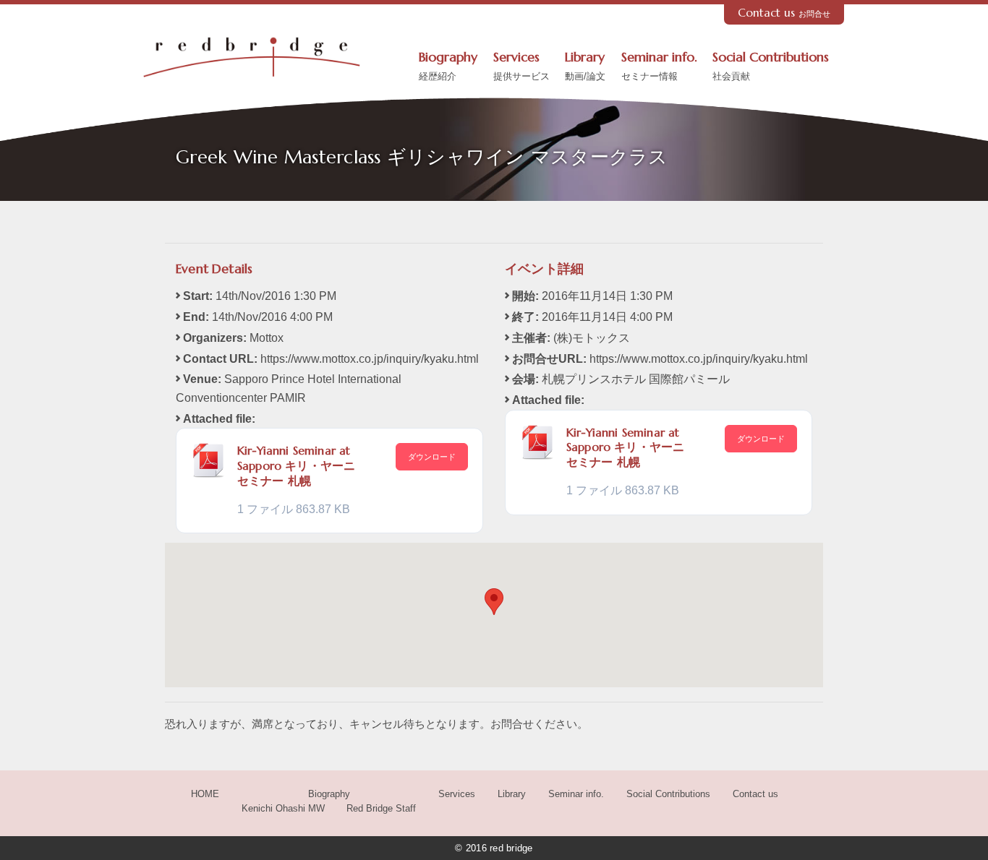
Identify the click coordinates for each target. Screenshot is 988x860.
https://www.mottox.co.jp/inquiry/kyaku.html (369, 359)
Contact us (784, 13)
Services (521, 66)
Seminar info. (659, 66)
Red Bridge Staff (381, 808)
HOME (205, 793)
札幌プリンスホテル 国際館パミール (636, 379)
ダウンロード (432, 456)
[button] (494, 601)
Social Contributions (770, 66)
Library (585, 66)
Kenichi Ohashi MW (283, 808)
